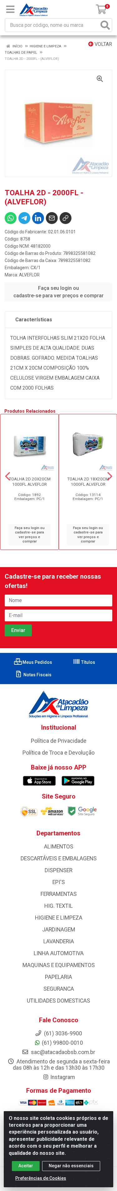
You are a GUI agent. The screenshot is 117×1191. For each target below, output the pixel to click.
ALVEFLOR (29, 274)
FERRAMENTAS (59, 894)
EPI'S (58, 882)
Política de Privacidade (58, 741)
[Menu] (10, 9)
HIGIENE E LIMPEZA (58, 918)
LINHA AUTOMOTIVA (59, 953)
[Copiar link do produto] (65, 218)
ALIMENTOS (58, 846)
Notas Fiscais (36, 674)
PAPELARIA (58, 977)
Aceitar (25, 1165)
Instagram (62, 1077)
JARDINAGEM (58, 929)
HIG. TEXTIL (58, 906)
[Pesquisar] (105, 25)
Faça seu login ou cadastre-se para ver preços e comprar (58, 292)
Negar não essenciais (71, 1165)
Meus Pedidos (37, 662)
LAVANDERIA (58, 941)
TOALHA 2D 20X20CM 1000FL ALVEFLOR (30, 481)
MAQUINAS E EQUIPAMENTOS (58, 965)
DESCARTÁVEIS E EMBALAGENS (59, 858)
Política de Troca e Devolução (58, 753)
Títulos (87, 662)
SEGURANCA (58, 989)
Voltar (102, 44)
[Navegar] (7, 476)
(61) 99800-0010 (62, 1043)
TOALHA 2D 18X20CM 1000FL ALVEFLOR (88, 481)
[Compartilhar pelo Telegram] (24, 218)
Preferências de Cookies (40, 1178)
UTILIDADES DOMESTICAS (58, 1001)
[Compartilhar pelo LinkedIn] (38, 218)
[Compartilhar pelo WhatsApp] (11, 218)
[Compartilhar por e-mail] (52, 218)
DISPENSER (58, 870)
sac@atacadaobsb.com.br (62, 1052)
